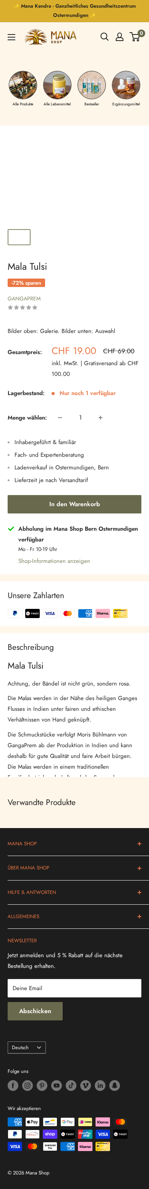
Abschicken (35, 1011)
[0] (135, 36)
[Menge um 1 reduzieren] (60, 418)
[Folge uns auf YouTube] (56, 1085)
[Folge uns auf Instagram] (27, 1085)
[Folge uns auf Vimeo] (85, 1085)
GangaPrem (24, 298)
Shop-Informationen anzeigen (54, 561)
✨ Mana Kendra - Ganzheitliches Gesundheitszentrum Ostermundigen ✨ (74, 10)
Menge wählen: (27, 417)
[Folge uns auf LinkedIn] (100, 1085)
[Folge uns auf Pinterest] (42, 1085)
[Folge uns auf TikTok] (71, 1085)
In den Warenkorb (74, 504)
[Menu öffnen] (11, 37)
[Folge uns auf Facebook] (13, 1085)
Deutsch (20, 1047)
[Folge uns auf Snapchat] (114, 1085)
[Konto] (119, 37)
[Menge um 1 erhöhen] (100, 418)
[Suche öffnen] (104, 37)
